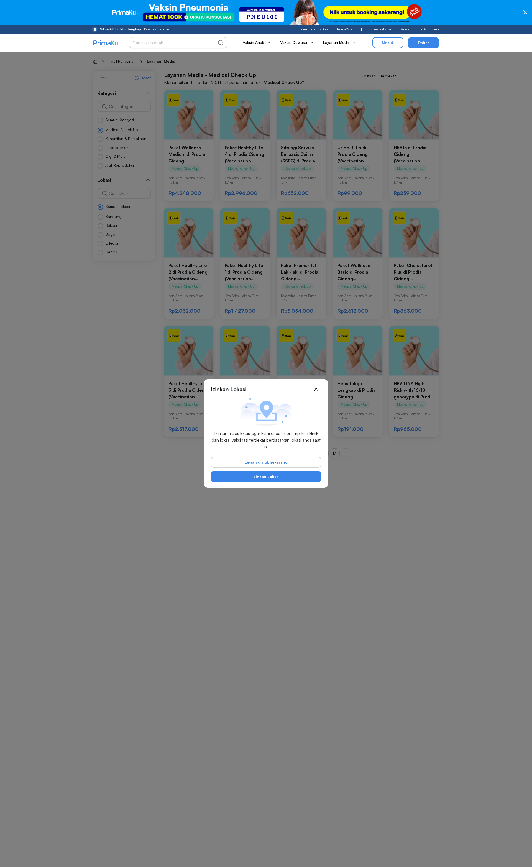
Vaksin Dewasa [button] (293, 42)
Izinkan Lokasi (266, 476)
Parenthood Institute (314, 29)
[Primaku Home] (105, 42)
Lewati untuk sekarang (266, 462)
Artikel (405, 29)
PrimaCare (344, 29)
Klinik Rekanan (381, 29)
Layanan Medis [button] (336, 42)
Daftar (423, 42)
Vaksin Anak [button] (253, 42)
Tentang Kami (429, 29)
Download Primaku (136, 29)
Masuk (388, 42)
